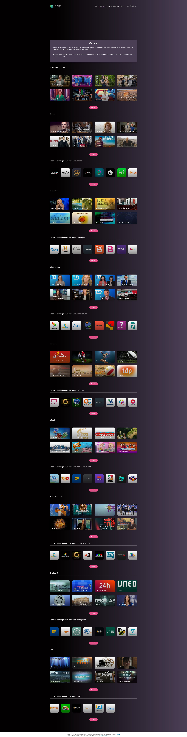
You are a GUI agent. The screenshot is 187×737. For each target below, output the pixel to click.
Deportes (53, 344)
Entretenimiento (56, 497)
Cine (51, 650)
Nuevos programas (57, 67)
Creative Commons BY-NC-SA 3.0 (101, 730)
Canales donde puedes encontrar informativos (68, 314)
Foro (127, 6)
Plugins (109, 6)
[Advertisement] (93, 23)
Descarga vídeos (118, 6)
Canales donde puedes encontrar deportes (67, 390)
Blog (96, 6)
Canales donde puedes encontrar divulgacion (68, 620)
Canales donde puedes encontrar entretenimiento (70, 543)
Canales (102, 6)
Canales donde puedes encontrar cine (65, 696)
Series (52, 114)
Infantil (52, 420)
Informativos (55, 267)
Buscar (134, 6)
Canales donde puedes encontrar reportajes (67, 237)
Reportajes (54, 191)
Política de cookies (104, 735)
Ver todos (93, 107)
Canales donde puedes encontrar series (66, 161)
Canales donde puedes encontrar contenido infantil (70, 467)
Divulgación (54, 573)
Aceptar (118, 734)
